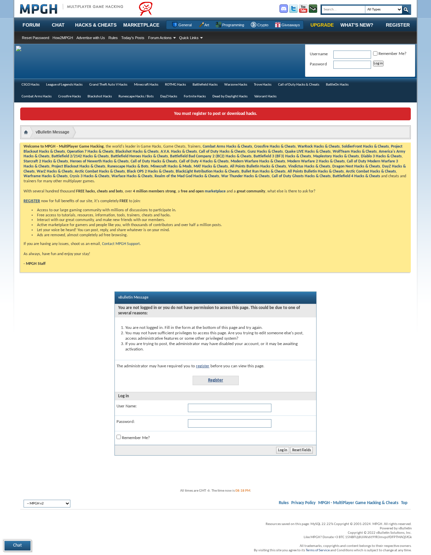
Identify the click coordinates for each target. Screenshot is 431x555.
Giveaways (290, 25)
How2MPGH (63, 38)
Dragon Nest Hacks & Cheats (356, 166)
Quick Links (189, 38)
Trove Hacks (262, 85)
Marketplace (141, 25)
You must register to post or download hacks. (215, 114)
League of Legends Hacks (64, 85)
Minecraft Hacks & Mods (171, 166)
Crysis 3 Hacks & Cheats (89, 176)
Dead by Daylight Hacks (229, 96)
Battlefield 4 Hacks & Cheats (356, 176)
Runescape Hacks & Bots (127, 166)
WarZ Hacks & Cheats (55, 171)
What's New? (356, 25)
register (202, 366)
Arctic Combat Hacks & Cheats (100, 171)
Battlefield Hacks (205, 85)
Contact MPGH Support (121, 244)
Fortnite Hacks (195, 96)
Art (206, 25)
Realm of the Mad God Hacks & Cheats (187, 176)
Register (398, 25)
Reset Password (35, 38)
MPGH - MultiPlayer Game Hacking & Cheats (358, 503)
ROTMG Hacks (175, 85)
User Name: (127, 406)
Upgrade (322, 25)
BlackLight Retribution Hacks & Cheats (207, 171)
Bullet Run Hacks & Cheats (263, 171)
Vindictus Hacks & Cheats (309, 166)
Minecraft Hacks (146, 85)
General (184, 25)
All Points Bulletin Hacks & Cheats (258, 166)
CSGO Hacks (30, 85)
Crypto (262, 25)
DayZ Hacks (168, 96)
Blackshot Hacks (100, 96)
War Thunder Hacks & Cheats (245, 176)
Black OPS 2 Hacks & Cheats (150, 171)
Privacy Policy (303, 503)
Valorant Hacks (265, 96)
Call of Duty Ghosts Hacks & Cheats (301, 176)
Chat (58, 25)
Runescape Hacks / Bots (136, 96)
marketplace (215, 191)
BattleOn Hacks (337, 85)
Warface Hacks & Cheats (132, 176)
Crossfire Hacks (69, 96)
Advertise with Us (90, 38)
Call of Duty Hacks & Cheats (298, 85)
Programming (232, 25)
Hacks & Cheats (96, 25)
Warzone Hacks (235, 85)
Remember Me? (135, 438)
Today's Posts (132, 38)
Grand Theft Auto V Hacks (108, 85)
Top (404, 503)
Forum (31, 25)
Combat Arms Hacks (37, 96)
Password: (126, 422)
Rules (113, 38)
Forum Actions (160, 38)
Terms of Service (318, 550)
